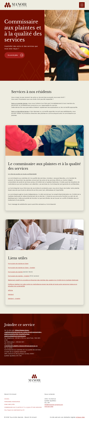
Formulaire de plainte (15, 272)
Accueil (6, 399)
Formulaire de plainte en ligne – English (21, 267)
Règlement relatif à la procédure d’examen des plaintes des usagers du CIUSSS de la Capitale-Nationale (43, 280)
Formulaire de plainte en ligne (18, 263)
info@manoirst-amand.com (53, 404)
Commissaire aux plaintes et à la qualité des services (23, 407)
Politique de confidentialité (14, 410)
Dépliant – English (14, 298)
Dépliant (11, 294)
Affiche (10, 290)
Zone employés (9, 404)
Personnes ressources (12, 401)
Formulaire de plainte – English (18, 276)
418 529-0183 (48, 406)
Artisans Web (80, 417)
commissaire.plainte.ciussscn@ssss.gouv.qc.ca (20, 346)
